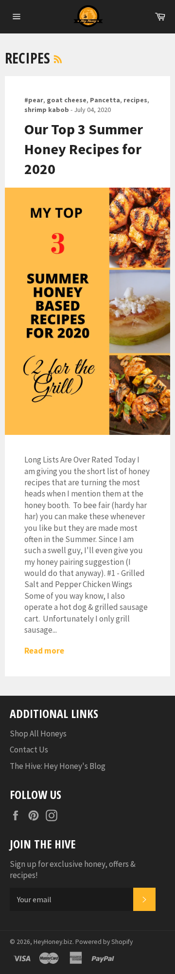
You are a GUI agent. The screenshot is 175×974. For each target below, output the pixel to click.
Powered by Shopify (104, 942)
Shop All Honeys (38, 733)
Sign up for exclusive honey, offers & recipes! (73, 869)
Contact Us (29, 749)
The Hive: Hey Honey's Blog (57, 766)
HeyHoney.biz (53, 942)
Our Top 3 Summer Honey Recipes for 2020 (83, 149)
